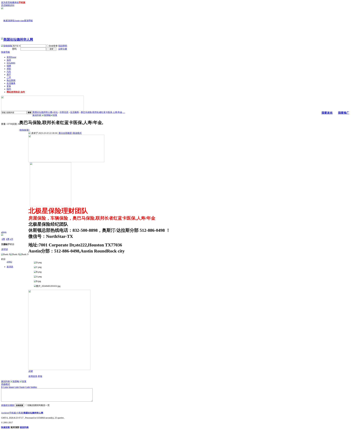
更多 (9, 86)
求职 (9, 69)
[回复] (54, 115)
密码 (14, 49)
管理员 (4, 249)
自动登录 (53, 46)
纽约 (9, 89)
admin (3, 232)
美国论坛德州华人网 (42, 112)
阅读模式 (77, 133)
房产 (9, 74)
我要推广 (343, 112)
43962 (9, 262)
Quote (22, 387)
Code (27, 387)
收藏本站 (14, 2)
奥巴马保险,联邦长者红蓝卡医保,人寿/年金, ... (103, 112)
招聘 (9, 66)
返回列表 (36, 115)
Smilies (33, 387)
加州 (9, 60)
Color (5, 387)
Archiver (5, 413)
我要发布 (327, 112)
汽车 (9, 71)
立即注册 (62, 49)
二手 (9, 77)
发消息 (10, 267)
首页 (11, 57)
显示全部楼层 (65, 133)
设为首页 (5, 2)
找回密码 (62, 46)
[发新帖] (46, 115)
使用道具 (32, 376)
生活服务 (11, 83)
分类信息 (64, 112)
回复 (30, 371)
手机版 (22, 2)
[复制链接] (24, 130)
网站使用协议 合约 (16, 92)
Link (17, 387)
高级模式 (5, 384)
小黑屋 (19, 413)
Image (11, 387)
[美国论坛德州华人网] (17, 39)
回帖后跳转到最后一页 (39, 405)
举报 (40, 376)
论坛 (11, 63)
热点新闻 (11, 80)
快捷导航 (5, 52)
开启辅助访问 (7, 5)
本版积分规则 (7, 405)
